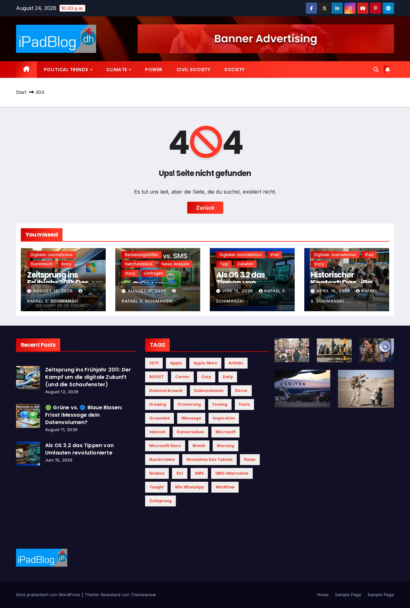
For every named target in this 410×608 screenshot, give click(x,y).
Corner (182, 376)
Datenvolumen (209, 390)
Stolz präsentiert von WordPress (49, 594)
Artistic (236, 363)
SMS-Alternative (232, 473)
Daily (228, 376)
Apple (176, 363)
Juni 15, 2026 (238, 290)
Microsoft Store (165, 445)
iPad (274, 254)
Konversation (190, 431)
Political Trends (67, 69)
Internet (157, 431)
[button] (376, 69)
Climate (117, 69)
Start (21, 92)
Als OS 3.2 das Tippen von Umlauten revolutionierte (79, 449)
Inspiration (224, 418)
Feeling (219, 404)
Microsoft (225, 431)
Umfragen (153, 273)
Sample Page (348, 594)
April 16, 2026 (334, 290)
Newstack (111, 594)
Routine (157, 473)
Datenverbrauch (166, 390)
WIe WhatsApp (189, 487)
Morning (225, 445)
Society (234, 69)
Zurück (205, 207)
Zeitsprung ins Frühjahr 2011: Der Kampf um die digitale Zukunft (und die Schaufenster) (88, 377)
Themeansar (143, 594)
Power (153, 69)
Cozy (206, 376)
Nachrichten (162, 459)
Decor (241, 390)
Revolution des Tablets (209, 459)
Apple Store (205, 363)
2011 (154, 363)
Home (323, 594)
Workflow (225, 487)
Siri (179, 473)
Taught (156, 487)
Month (199, 445)
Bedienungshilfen (141, 254)
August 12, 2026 (53, 290)
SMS (199, 473)
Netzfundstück (139, 264)
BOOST (156, 376)
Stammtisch (41, 264)
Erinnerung (189, 404)
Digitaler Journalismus (51, 254)
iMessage (191, 418)
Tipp (223, 264)
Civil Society (193, 69)
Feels (244, 404)
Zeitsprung (160, 500)
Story (66, 264)
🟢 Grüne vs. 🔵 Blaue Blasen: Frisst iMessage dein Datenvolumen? (83, 415)
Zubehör (245, 264)
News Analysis (175, 264)
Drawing (157, 404)
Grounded (159, 418)
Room (250, 459)
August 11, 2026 (148, 290)
